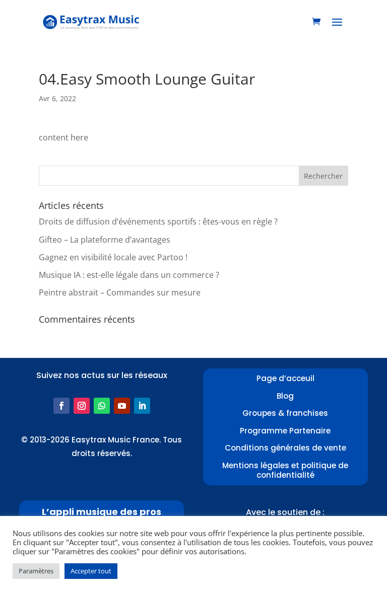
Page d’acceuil (285, 378)
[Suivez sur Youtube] (122, 406)
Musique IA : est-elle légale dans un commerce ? (129, 274)
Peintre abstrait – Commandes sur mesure (120, 292)
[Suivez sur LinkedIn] (142, 406)
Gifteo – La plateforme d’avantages (104, 239)
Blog (285, 396)
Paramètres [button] (36, 570)
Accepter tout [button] (91, 570)
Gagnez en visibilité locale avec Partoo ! (113, 257)
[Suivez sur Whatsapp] (102, 406)
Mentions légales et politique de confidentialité (285, 470)
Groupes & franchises (285, 413)
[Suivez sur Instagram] (82, 406)
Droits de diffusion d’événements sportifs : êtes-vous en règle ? (158, 221)
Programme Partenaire (285, 430)
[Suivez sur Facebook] (61, 406)
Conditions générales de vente (285, 447)
